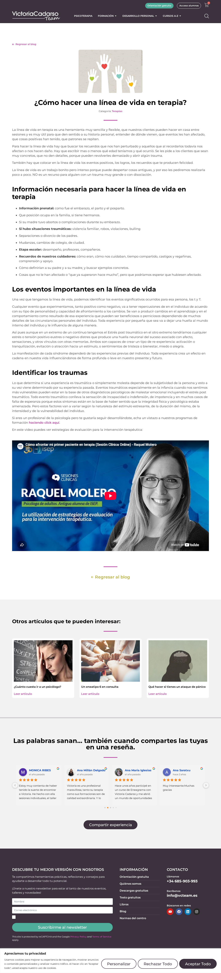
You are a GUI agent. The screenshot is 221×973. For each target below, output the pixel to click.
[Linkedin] (188, 911)
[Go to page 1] (107, 807)
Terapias (117, 111)
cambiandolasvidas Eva (91, 770)
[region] (110, 960)
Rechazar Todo (158, 963)
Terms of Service (101, 936)
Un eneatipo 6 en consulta (99, 686)
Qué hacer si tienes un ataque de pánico (177, 686)
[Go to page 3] (113, 807)
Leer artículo (23, 693)
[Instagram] (196, 911)
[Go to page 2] (110, 808)
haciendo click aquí (44, 423)
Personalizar (119, 963)
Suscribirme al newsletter (62, 927)
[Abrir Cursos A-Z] (180, 16)
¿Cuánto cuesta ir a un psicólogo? (37, 686)
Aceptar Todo (198, 963)
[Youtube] (170, 911)
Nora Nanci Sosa (40, 770)
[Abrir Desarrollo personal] (156, 16)
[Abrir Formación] (115, 16)
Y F (127, 770)
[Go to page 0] (104, 807)
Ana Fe (178, 770)
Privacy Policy (78, 936)
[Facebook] (179, 911)
